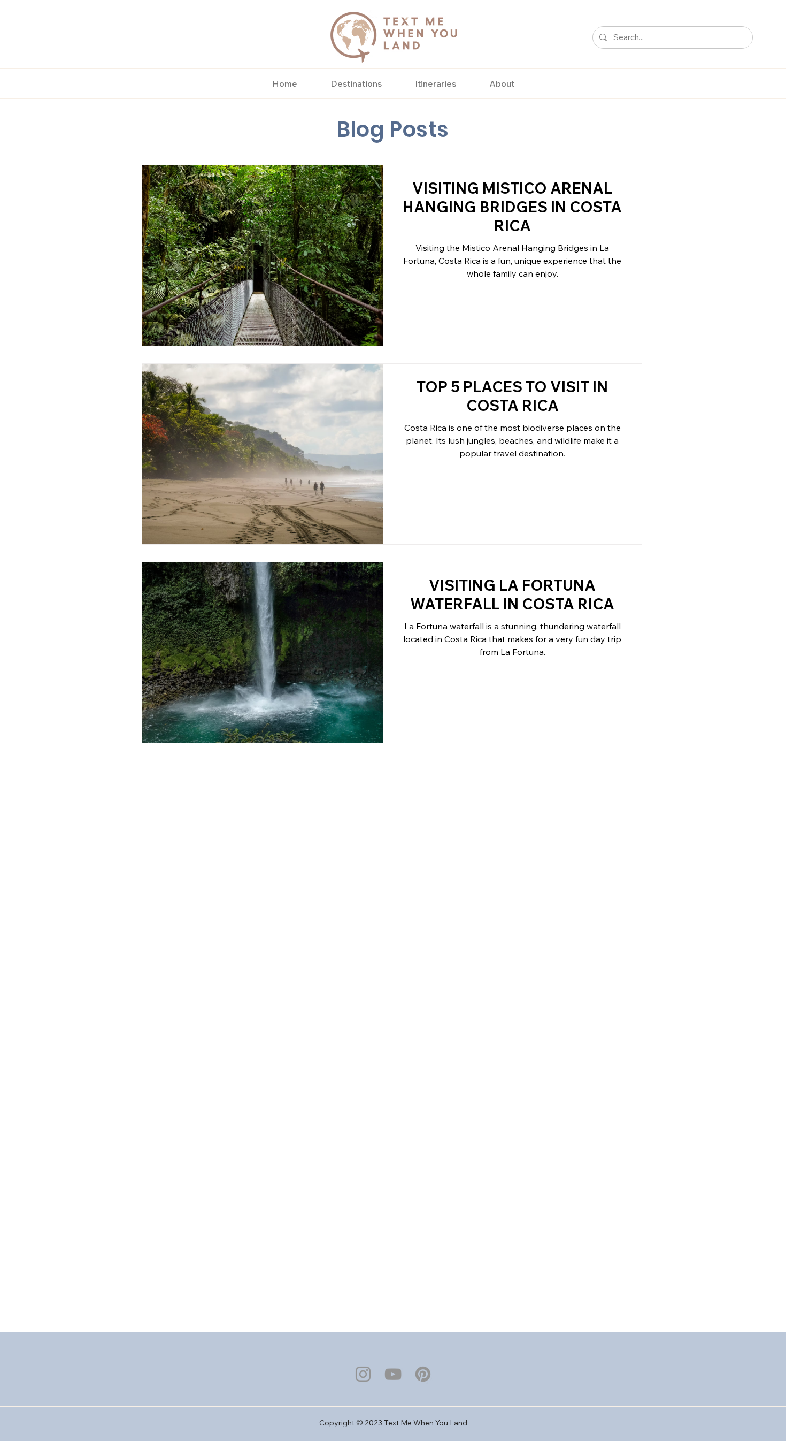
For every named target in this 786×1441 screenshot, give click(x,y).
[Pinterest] (423, 1374)
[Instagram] (363, 1374)
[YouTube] (393, 1374)
